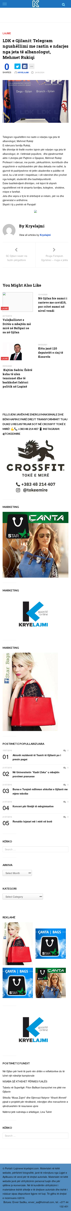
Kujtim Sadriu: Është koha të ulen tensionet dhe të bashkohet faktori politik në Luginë (17, 378)
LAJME (7, 33)
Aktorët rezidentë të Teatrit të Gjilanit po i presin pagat (32, 757)
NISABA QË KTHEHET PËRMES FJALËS (25, 1081)
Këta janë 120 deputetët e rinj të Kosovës (50, 352)
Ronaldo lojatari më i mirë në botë (27, 821)
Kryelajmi (23, 72)
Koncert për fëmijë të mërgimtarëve (28, 806)
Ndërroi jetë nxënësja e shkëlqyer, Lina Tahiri (27, 1112)
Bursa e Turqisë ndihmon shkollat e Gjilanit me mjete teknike (35, 791)
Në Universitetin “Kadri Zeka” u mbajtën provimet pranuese (31, 774)
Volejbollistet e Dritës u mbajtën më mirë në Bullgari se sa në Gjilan (17, 326)
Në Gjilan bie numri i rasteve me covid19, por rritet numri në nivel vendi (52, 304)
